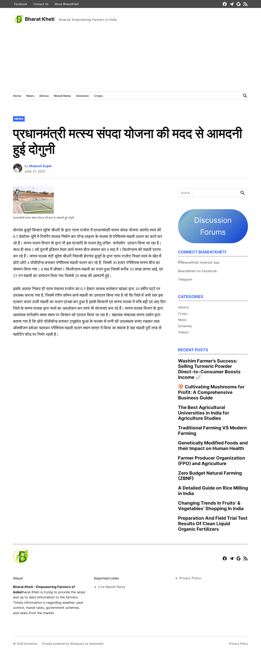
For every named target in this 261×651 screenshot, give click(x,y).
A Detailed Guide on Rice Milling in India (213, 490)
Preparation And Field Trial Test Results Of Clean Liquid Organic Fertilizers (213, 523)
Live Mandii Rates (111, 587)
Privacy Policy (190, 578)
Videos (183, 332)
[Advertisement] (130, 61)
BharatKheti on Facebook (197, 271)
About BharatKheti (66, 4)
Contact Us (40, 4)
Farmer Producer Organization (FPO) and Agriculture (211, 460)
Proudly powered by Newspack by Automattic (73, 643)
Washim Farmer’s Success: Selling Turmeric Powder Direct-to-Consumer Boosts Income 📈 (209, 369)
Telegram (185, 279)
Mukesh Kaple (40, 166)
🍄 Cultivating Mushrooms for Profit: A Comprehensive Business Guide (211, 392)
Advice (44, 95)
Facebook (20, 4)
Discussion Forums (213, 226)
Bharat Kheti (40, 19)
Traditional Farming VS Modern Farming (212, 430)
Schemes (82, 95)
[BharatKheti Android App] (199, 262)
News (30, 95)
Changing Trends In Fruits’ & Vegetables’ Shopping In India (211, 505)
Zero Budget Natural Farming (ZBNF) (210, 475)
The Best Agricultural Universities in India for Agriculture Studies (203, 413)
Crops (98, 95)
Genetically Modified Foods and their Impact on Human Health (213, 445)
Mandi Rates (62, 95)
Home (17, 95)
